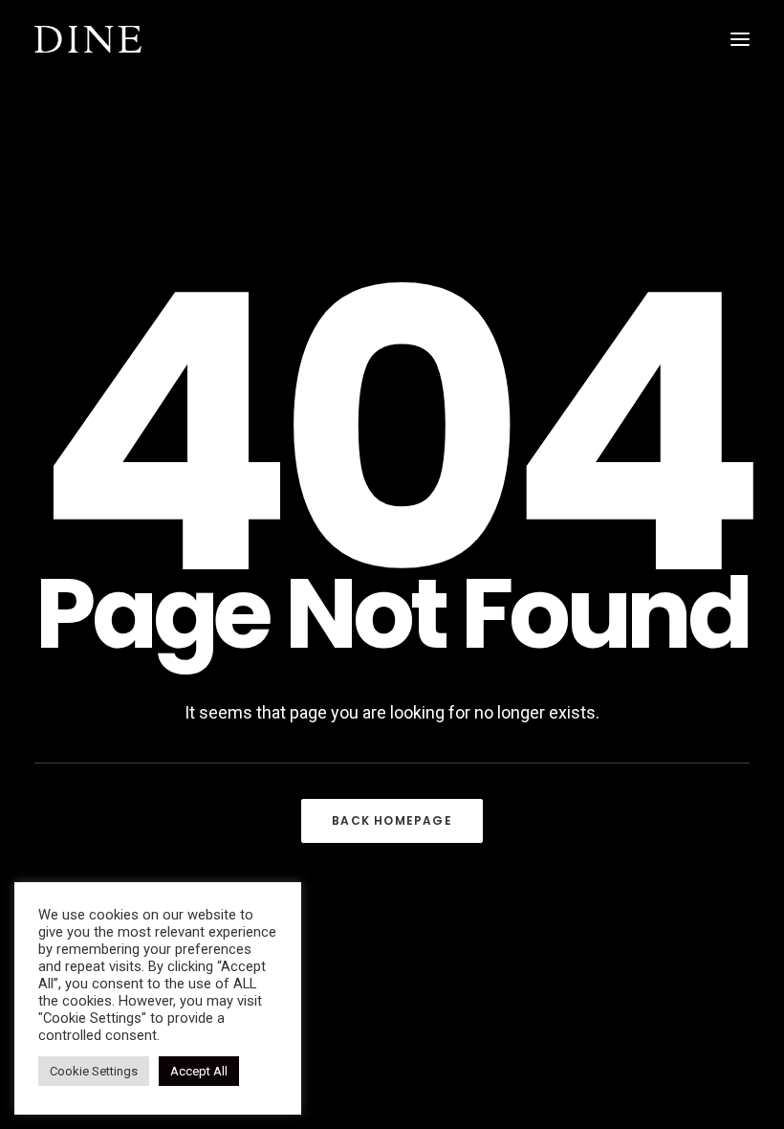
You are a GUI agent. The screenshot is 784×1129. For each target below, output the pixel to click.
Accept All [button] (199, 1071)
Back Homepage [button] (392, 820)
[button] (740, 39)
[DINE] (88, 39)
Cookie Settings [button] (94, 1071)
